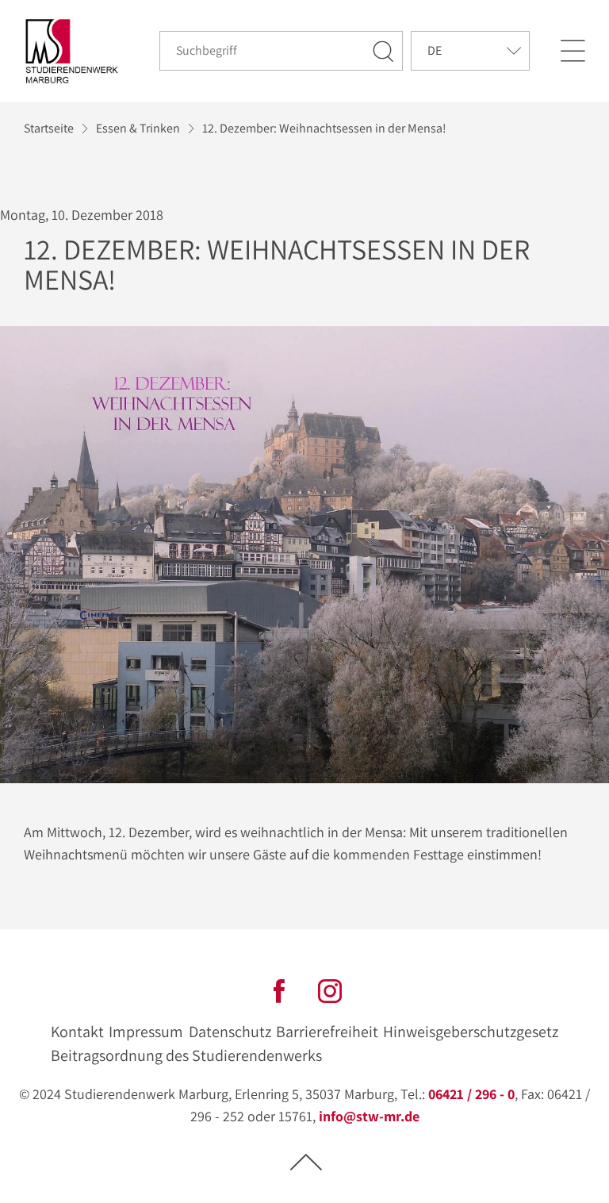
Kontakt (77, 1031)
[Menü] (572, 50)
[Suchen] (384, 51)
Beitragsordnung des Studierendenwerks (186, 1055)
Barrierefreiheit (327, 1031)
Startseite (49, 128)
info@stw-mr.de (369, 1116)
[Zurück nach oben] (306, 1161)
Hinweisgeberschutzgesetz (470, 1031)
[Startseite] (72, 51)
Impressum (146, 1031)
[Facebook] (279, 989)
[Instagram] (330, 989)
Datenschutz (230, 1031)
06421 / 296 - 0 (471, 1094)
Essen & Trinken (138, 128)
